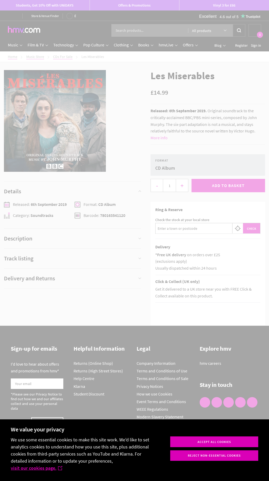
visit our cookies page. (33, 468)
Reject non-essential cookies (214, 455)
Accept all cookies (214, 442)
